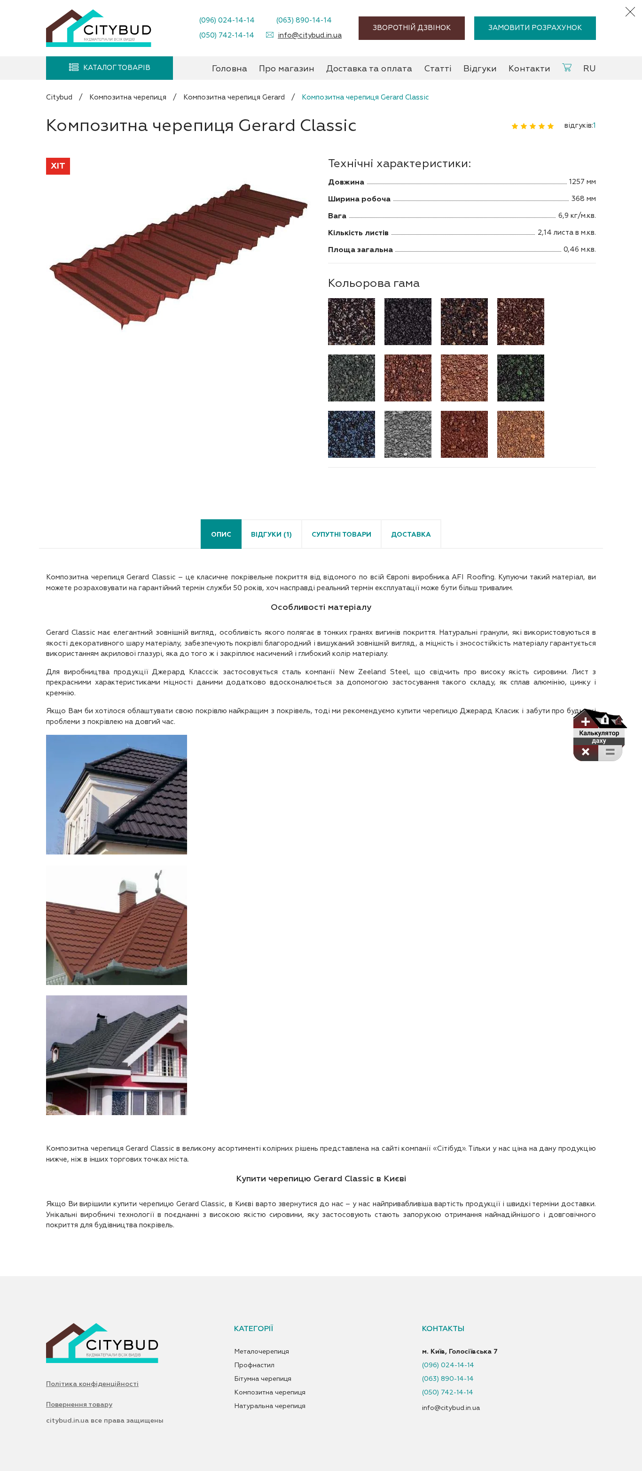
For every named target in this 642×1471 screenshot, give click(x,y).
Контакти (529, 68)
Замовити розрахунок (535, 27)
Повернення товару (79, 1405)
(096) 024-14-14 (227, 20)
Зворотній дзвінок (412, 27)
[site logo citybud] (99, 28)
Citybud (59, 97)
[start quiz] (600, 735)
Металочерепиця (261, 1351)
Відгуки (480, 68)
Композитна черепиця (127, 97)
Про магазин (286, 68)
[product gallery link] (180, 259)
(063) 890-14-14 (304, 20)
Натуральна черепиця (269, 1406)
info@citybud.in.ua (310, 35)
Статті (438, 68)
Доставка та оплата (369, 68)
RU (589, 68)
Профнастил (254, 1365)
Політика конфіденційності (92, 1384)
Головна (229, 68)
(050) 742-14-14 (226, 35)
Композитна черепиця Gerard (234, 97)
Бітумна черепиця (262, 1379)
